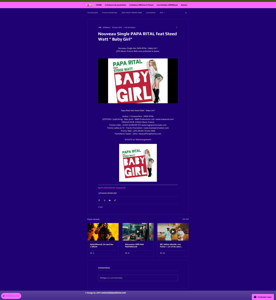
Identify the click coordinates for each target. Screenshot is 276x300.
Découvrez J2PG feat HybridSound (134, 245)
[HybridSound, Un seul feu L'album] (103, 231)
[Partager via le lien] (115, 200)
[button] (186, 12)
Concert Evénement (109, 13)
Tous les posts (92, 13)
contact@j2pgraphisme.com (113, 292)
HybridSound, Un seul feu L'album (101, 245)
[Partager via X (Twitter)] (104, 200)
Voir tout (186, 219)
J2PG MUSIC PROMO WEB (132, 13)
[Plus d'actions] (176, 27)
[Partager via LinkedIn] (110, 200)
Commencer (151, 13)
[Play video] (138, 80)
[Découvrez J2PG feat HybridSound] (138, 231)
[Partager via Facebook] (99, 200)
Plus (161, 13)
